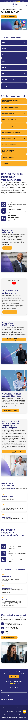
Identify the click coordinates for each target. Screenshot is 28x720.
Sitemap (4, 707)
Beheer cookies (10, 711)
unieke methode (5, 185)
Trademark (21, 714)
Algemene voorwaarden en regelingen (16, 707)
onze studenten (11, 488)
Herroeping (18, 711)
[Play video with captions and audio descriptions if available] (14, 283)
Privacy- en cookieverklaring (10, 714)
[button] (24, 712)
